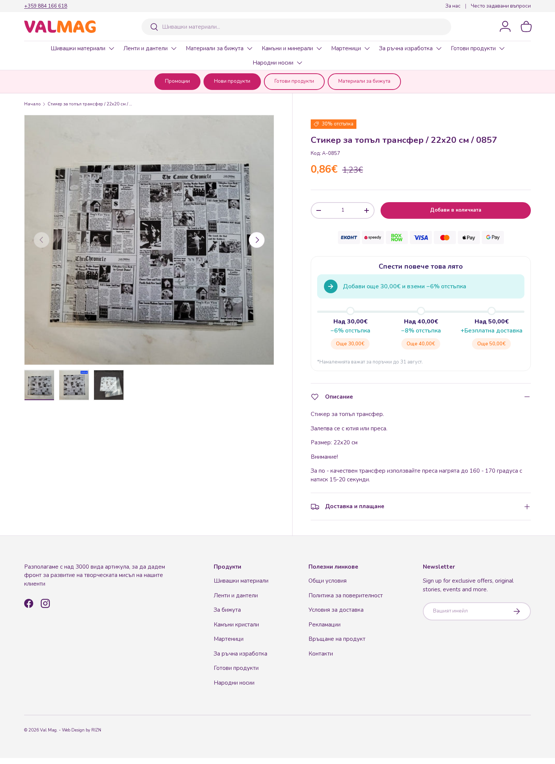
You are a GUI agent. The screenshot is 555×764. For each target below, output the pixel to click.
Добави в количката (455, 210)
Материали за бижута (215, 48)
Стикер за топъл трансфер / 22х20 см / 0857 (90, 104)
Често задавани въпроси (501, 5)
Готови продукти (473, 48)
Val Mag (48, 730)
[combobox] (297, 27)
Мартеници (346, 48)
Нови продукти (232, 81)
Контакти (320, 653)
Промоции (177, 81)
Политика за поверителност (345, 595)
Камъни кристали (236, 624)
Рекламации (324, 624)
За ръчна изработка (406, 48)
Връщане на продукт (336, 639)
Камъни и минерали (287, 48)
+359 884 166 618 (45, 5)
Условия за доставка (336, 610)
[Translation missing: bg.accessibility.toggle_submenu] (111, 48)
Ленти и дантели (145, 48)
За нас (453, 5)
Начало (32, 104)
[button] (526, 26)
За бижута (227, 610)
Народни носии (273, 63)
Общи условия (327, 581)
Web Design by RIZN (81, 730)
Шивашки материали (78, 48)
